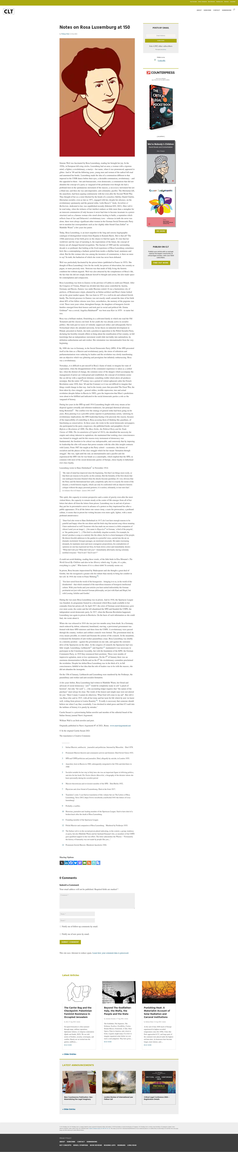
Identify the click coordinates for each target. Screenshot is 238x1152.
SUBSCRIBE (160, 41)
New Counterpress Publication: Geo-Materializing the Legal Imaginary (78, 1098)
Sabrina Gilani (149, 1022)
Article (78, 1022)
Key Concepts (193, 2)
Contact (216, 11)
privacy (164, 49)
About (199, 11)
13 (89, 685)
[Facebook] (71, 863)
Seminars (226, 2)
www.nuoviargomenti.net (120, 725)
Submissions (226, 11)
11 (91, 647)
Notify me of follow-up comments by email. (80, 926)
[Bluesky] (75, 863)
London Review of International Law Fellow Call (118, 1098)
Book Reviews (211, 2)
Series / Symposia (202, 2)
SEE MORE (161, 231)
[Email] (84, 863)
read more (68, 1045)
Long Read (232, 2)
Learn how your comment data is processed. (111, 953)
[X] (62, 863)
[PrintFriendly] (94, 863)
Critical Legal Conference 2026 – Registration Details (156, 1098)
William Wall (65, 34)
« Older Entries (69, 1054)
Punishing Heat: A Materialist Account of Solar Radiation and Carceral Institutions (157, 1012)
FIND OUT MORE (160, 262)
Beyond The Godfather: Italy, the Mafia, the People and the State (117, 1011)
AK (67, 1022)
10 (97, 576)
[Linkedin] (66, 863)
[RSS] (89, 863)
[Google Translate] (98, 863)
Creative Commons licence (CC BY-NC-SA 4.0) (99, 1128)
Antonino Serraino (110, 1019)
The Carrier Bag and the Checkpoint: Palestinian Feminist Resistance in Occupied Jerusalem (78, 1012)
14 (96, 700)
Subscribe (207, 11)
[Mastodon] (80, 863)
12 (104, 647)
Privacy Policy (65, 1138)
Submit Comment (70, 942)
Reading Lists (219, 2)
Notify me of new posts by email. (75, 934)
